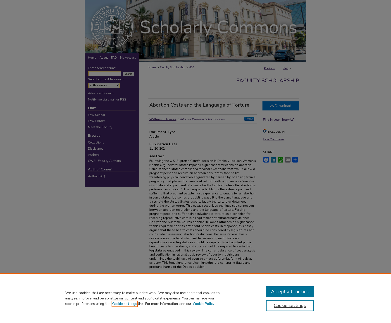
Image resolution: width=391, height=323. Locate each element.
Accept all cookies (290, 292)
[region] (195, 298)
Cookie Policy (203, 303)
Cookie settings (124, 303)
